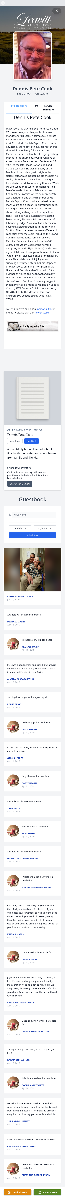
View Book (15, 441)
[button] (32, 569)
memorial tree (44, 309)
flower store (42, 312)
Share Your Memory (20, 483)
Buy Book (31, 441)
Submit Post (32, 535)
